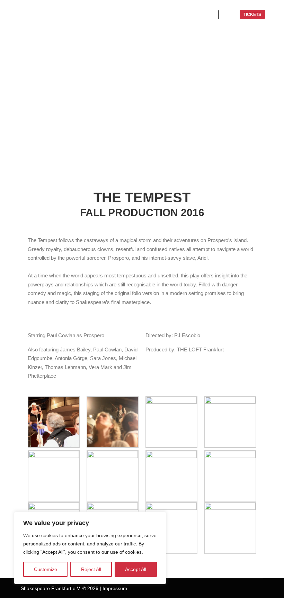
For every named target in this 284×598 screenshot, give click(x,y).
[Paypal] (237, 588)
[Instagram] (227, 588)
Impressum (115, 588)
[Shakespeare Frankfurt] (48, 14)
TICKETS (252, 14)
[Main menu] (230, 14)
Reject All (91, 569)
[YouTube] (248, 588)
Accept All (135, 569)
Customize (45, 569)
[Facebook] (217, 588)
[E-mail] (258, 588)
